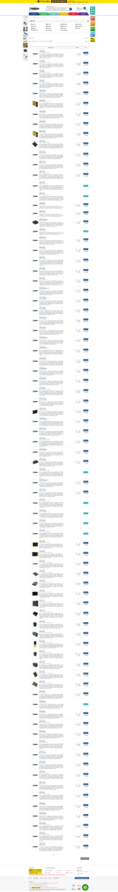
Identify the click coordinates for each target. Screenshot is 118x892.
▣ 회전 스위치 (48, 26)
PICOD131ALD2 (42, 428)
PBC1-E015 (41, 600)
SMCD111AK (42, 172)
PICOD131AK (42, 469)
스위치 (45, 17)
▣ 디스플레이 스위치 (34, 30)
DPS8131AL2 (42, 844)
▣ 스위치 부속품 (48, 30)
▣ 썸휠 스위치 (33, 28)
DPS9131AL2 (42, 752)
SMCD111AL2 (42, 152)
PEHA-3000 (41, 541)
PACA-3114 (42, 651)
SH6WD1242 (42, 203)
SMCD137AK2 (42, 111)
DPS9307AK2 (42, 701)
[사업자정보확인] (45, 883)
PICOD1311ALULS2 (43, 480)
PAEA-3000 (41, 631)
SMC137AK (41, 182)
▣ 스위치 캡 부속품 (64, 30)
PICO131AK (42, 530)
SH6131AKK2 (42, 268)
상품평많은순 (50, 41)
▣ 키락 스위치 (48, 28)
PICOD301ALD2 (42, 358)
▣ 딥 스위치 (33, 24)
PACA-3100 (42, 662)
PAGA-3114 (42, 610)
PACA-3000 (42, 672)
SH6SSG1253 (42, 211)
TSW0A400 (41, 81)
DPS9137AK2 (42, 731)
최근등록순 (33, 41)
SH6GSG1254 (42, 229)
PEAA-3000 (41, 590)
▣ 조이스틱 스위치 (78, 24)
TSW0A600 (41, 71)
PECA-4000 (41, 571)
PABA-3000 (41, 681)
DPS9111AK (42, 792)
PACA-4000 (42, 641)
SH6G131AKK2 (42, 237)
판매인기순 (37, 41)
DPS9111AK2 (42, 782)
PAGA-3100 (42, 621)
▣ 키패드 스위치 (63, 28)
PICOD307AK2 (42, 327)
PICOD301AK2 (42, 378)
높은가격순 (46, 41)
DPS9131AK (42, 772)
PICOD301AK (42, 388)
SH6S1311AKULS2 (43, 219)
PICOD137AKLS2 (43, 399)
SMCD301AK (42, 100)
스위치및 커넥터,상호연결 (35, 17)
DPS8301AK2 (42, 803)
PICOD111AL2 (42, 490)
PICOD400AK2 (42, 308)
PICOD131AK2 (42, 459)
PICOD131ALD (42, 438)
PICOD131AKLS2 (43, 449)
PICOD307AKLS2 (43, 318)
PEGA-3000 (41, 551)
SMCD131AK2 (42, 131)
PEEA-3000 (41, 561)
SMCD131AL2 (42, 121)
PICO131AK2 (42, 520)
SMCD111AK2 (42, 162)
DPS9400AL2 (42, 691)
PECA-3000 (41, 581)
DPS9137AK (42, 741)
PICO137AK (42, 500)
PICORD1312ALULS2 (44, 288)
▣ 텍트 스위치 (48, 24)
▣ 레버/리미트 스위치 (79, 26)
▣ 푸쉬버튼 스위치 (64, 24)
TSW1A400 (41, 61)
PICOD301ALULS (43, 347)
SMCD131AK (42, 141)
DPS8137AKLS (42, 823)
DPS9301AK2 (42, 711)
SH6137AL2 (42, 257)
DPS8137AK (42, 833)
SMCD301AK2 (42, 90)
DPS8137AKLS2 (43, 813)
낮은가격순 (41, 41)
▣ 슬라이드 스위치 (64, 26)
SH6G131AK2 (42, 247)
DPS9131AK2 (42, 762)
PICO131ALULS (42, 510)
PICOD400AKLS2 (43, 298)
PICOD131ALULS (43, 418)
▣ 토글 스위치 (77, 28)
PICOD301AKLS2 (43, 368)
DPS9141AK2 (42, 721)
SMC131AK (41, 193)
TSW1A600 (41, 51)
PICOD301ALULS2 (43, 337)
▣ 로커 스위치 (33, 26)
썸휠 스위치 (57, 17)
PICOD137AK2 (42, 409)
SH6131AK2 (42, 278)
